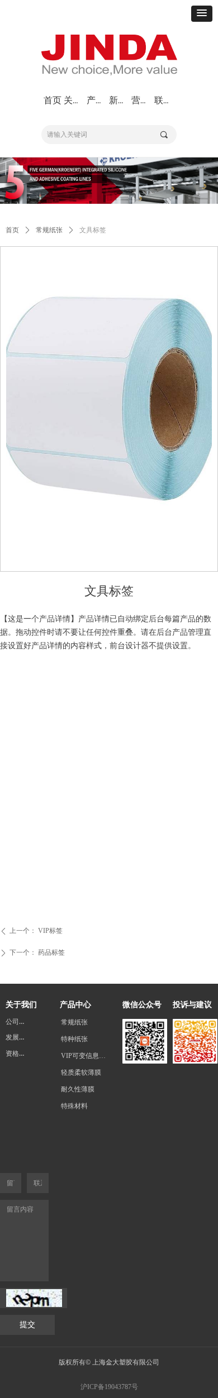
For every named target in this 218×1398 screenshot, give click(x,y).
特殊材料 (74, 1106)
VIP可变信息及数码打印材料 (89, 1056)
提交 (27, 1324)
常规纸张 (49, 230)
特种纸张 (74, 1039)
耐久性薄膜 (77, 1089)
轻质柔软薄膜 (81, 1072)
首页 (12, 230)
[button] (201, 14)
